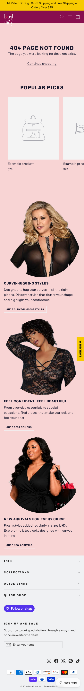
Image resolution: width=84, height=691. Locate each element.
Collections (16, 572)
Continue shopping (42, 64)
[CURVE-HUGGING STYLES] (42, 239)
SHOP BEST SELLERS (19, 427)
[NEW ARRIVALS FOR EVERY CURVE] (42, 475)
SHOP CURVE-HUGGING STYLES (25, 309)
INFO (8, 561)
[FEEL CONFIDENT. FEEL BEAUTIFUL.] (42, 357)
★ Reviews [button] (80, 349)
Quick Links (16, 583)
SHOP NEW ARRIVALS (19, 545)
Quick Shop (15, 595)
